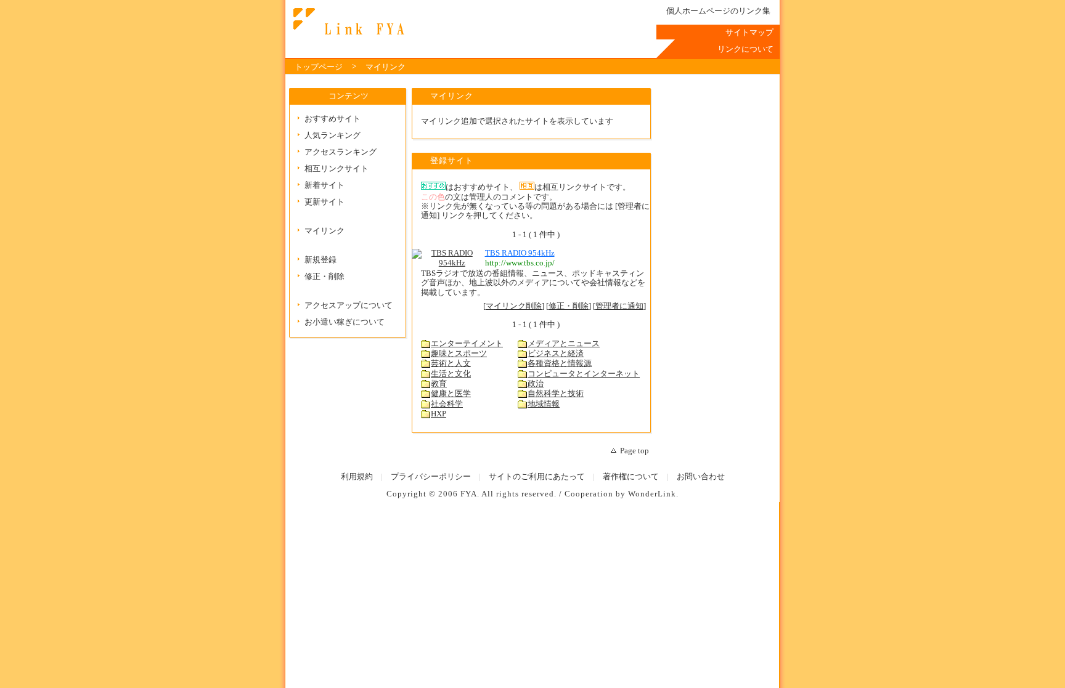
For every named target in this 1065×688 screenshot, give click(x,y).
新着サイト (324, 185)
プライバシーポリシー (431, 476)
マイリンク (385, 67)
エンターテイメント (467, 343)
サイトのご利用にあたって (537, 476)
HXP (438, 414)
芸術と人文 (451, 363)
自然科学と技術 (556, 393)
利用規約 (357, 476)
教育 (439, 383)
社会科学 (447, 404)
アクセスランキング (340, 152)
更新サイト (324, 202)
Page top (634, 451)
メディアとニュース (564, 343)
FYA (468, 494)
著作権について (631, 476)
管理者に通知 (619, 306)
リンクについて (745, 49)
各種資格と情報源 (560, 363)
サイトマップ (749, 32)
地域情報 (544, 404)
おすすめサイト (332, 119)
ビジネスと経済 (556, 353)
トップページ (319, 67)
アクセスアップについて (348, 305)
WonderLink (652, 494)
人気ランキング (332, 135)
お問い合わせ (701, 476)
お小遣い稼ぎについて (344, 322)
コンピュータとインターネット (584, 374)
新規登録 (320, 260)
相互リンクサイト (336, 168)
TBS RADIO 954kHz (520, 253)
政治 (536, 383)
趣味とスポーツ (459, 353)
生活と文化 (451, 374)
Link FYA (347, 21)
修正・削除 (324, 276)
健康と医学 (451, 393)
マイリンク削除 (514, 306)
